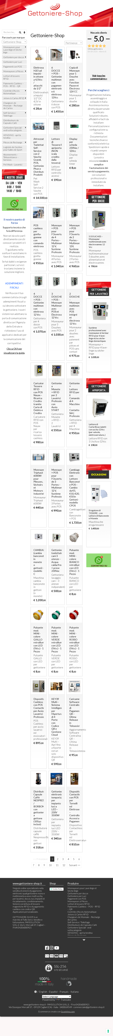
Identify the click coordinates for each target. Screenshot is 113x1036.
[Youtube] (56, 948)
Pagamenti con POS (12, 66)
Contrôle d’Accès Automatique (11, 92)
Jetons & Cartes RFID (13, 98)
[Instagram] (51, 948)
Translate (66, 999)
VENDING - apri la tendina (12, 136)
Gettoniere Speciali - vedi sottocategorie (13, 129)
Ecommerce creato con (56, 1011)
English (43, 991)
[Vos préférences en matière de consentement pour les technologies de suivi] (108, 1031)
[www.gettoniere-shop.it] (56, 13)
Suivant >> (74, 865)
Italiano (75, 991)
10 (50, 865)
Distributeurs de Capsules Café (11, 121)
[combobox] (73, 43)
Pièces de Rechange (12, 142)
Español (53, 991)
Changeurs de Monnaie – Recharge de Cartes (13, 105)
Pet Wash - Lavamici (12, 164)
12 (63, 865)
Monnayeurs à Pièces (13, 71)
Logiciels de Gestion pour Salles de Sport (12, 148)
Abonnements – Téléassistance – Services (11, 157)
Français (64, 991)
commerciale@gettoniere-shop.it (88, 1007)
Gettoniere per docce (13, 57)
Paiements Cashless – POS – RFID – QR (13, 84)
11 (57, 865)
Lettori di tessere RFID (11, 77)
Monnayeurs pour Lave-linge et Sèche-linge (12, 50)
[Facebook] (47, 948)
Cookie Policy (57, 889)
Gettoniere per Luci (12, 62)
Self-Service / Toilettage (9, 114)
